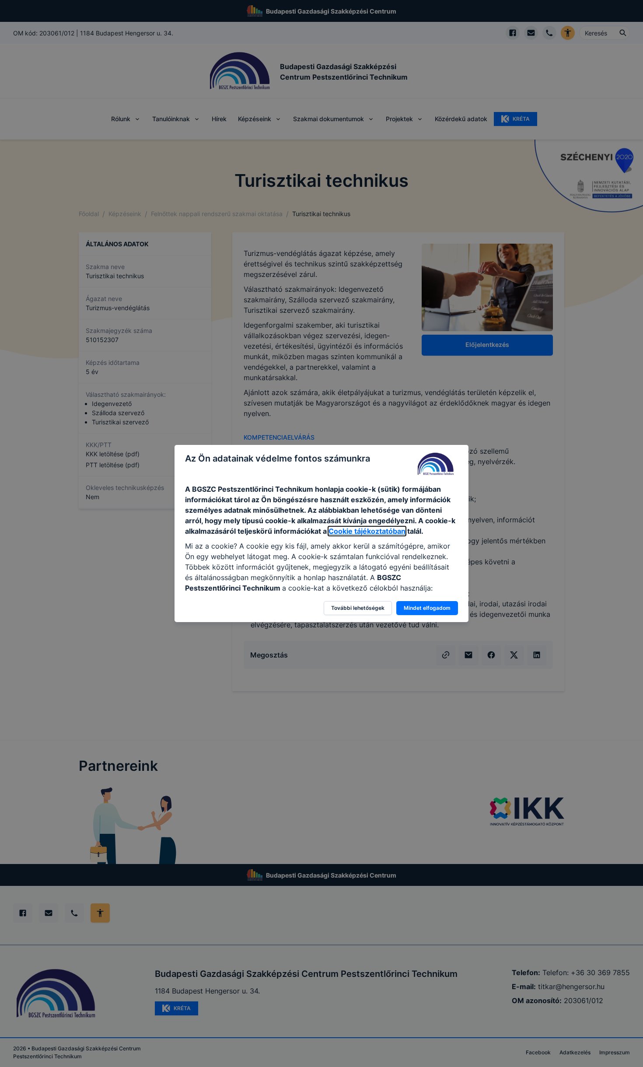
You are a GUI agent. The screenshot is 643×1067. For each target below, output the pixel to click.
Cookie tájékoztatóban (366, 531)
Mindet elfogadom (427, 608)
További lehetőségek (357, 608)
